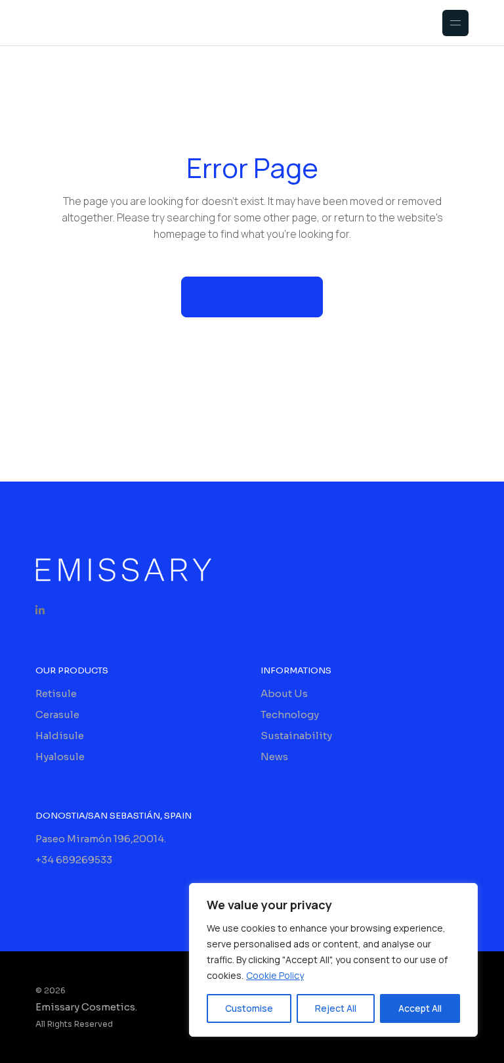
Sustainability (296, 735)
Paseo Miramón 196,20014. (100, 838)
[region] (333, 960)
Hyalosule (60, 756)
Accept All (420, 1008)
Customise (249, 1008)
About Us (284, 693)
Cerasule (57, 714)
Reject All (335, 1008)
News (274, 756)
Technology (290, 714)
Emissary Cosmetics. (86, 1007)
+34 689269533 (73, 859)
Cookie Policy (275, 975)
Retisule (56, 693)
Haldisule (59, 735)
